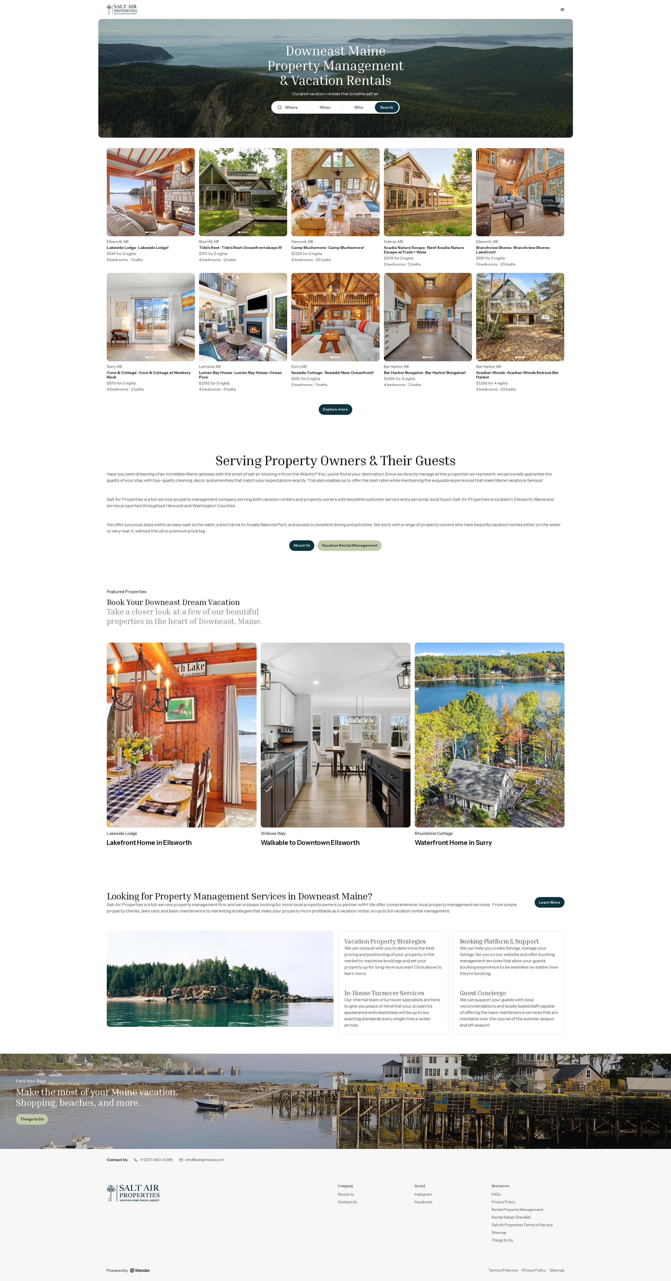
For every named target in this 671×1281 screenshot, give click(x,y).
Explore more (335, 409)
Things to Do (32, 1119)
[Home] (133, 1192)
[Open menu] (562, 9)
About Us (301, 545)
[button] (153, 1160)
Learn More (551, 903)
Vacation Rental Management (350, 545)
